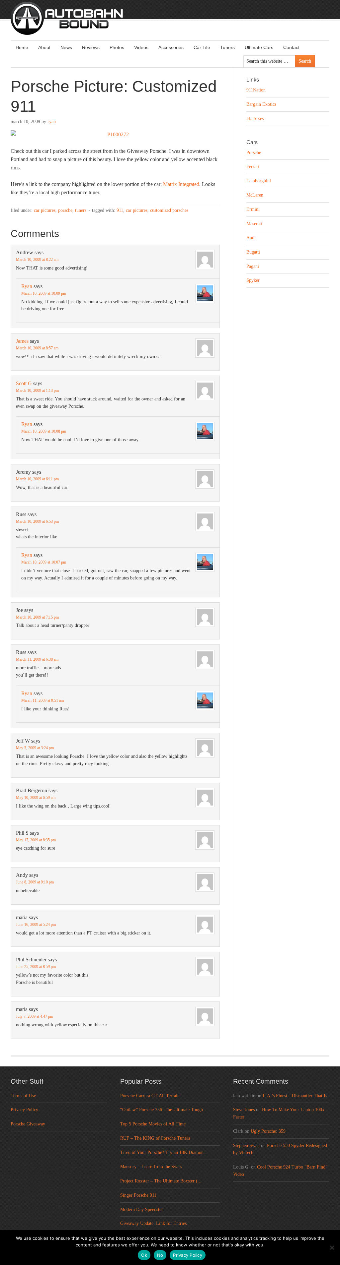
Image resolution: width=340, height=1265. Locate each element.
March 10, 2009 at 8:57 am (37, 348)
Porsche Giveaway (28, 1123)
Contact (291, 47)
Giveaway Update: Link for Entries (153, 1223)
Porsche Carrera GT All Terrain (150, 1095)
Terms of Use (23, 1095)
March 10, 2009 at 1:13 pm (37, 390)
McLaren (254, 195)
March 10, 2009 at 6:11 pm (37, 479)
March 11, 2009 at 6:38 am (37, 659)
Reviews (91, 47)
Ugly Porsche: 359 (268, 1131)
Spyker (253, 280)
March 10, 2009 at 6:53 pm (37, 521)
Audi (251, 237)
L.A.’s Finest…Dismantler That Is (295, 1095)
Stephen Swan (246, 1145)
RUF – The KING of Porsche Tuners (155, 1138)
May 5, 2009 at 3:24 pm (35, 748)
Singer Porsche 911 (138, 1195)
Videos (141, 47)
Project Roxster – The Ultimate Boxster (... (161, 1180)
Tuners (227, 47)
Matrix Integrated (181, 184)
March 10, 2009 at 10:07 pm (43, 562)
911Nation (256, 90)
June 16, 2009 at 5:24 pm (36, 924)
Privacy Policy (24, 1109)
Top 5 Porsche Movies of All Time (153, 1123)
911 (120, 210)
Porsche (65, 210)
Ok (144, 1255)
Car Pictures (44, 210)
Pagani (252, 266)
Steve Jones (244, 1109)
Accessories (171, 47)
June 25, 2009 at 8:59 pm (36, 966)
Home (22, 47)
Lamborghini (258, 180)
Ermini (253, 209)
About (44, 47)
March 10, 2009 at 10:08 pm (43, 431)
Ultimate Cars (259, 47)
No (160, 1255)
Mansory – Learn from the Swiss (151, 1166)
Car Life (202, 47)
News (66, 47)
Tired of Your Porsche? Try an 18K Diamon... (164, 1152)
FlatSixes (255, 118)
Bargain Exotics (261, 104)
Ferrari (252, 166)
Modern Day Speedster (141, 1209)
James (22, 341)
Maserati (254, 223)
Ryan (51, 121)
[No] (331, 1247)
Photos (117, 47)
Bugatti (253, 252)
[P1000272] (115, 134)
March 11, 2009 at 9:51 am (42, 700)
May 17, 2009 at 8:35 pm (36, 840)
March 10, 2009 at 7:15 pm (37, 617)
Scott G (24, 383)
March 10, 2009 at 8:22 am (37, 259)
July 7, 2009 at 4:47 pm (34, 1016)
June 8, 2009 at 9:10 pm (35, 882)
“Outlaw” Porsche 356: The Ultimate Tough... (163, 1109)
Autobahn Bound (180, 24)
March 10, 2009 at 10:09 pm (43, 293)
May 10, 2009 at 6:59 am (35, 797)
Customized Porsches (169, 210)
